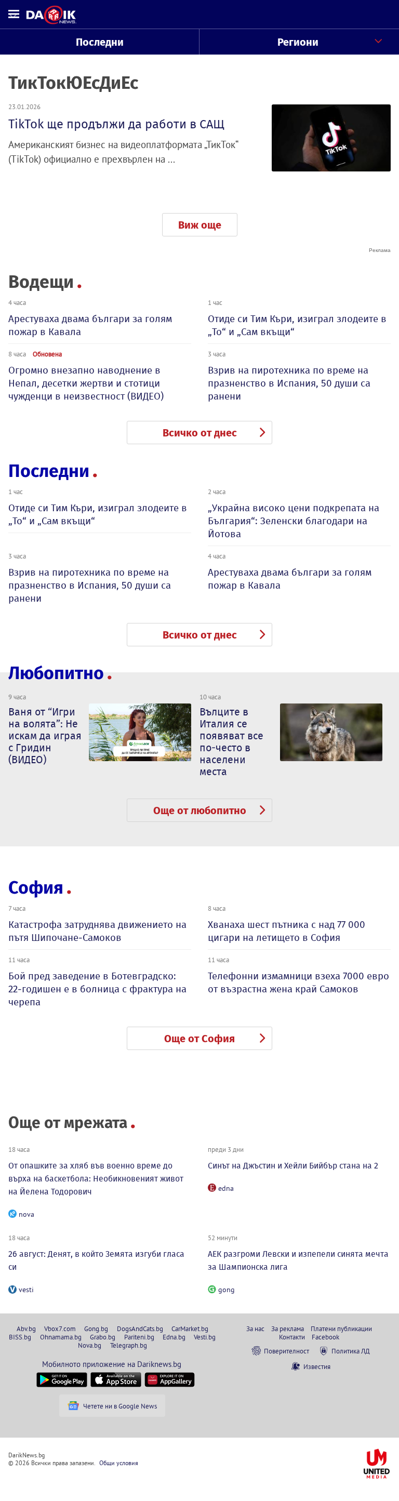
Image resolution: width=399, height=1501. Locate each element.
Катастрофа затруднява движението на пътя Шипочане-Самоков (97, 931)
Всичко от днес (200, 433)
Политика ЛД (350, 1351)
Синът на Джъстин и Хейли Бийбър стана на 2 (293, 1166)
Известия (316, 1366)
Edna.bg (174, 1337)
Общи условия (118, 1463)
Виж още (199, 225)
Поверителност (286, 1351)
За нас (255, 1328)
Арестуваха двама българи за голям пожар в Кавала (90, 325)
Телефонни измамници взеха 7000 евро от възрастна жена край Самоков (298, 982)
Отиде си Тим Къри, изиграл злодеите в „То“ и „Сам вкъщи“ (297, 325)
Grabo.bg (102, 1337)
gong (226, 1289)
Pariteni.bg (139, 1337)
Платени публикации (341, 1328)
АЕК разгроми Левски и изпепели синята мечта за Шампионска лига (298, 1260)
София (35, 887)
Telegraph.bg (128, 1345)
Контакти (292, 1337)
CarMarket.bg (189, 1328)
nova (26, 1214)
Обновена (47, 354)
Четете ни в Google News (120, 1406)
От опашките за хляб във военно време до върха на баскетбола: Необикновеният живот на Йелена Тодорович (95, 1179)
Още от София (199, 1038)
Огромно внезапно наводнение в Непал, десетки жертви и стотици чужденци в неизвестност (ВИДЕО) (86, 383)
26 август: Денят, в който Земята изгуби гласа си (96, 1260)
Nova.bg (89, 1345)
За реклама (287, 1328)
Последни (100, 42)
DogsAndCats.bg (140, 1328)
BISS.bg (20, 1337)
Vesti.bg (205, 1337)
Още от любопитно (199, 810)
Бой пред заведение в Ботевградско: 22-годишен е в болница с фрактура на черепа (97, 989)
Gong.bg (96, 1328)
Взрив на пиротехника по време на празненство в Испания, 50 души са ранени (289, 383)
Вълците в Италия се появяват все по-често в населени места (231, 742)
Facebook (325, 1337)
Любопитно (56, 673)
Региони (297, 42)
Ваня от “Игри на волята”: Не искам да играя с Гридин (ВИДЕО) (45, 736)
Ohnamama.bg (61, 1337)
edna (226, 1188)
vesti (26, 1289)
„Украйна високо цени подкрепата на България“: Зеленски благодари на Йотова (293, 521)
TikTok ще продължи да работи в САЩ (116, 124)
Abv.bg (26, 1328)
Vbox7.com (60, 1328)
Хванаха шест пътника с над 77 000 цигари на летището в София (286, 931)
